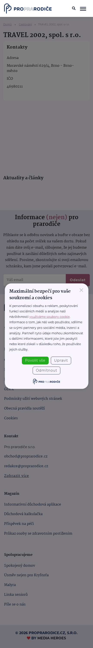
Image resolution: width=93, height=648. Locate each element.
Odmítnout (46, 370)
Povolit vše (35, 360)
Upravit (61, 360)
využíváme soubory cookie (49, 317)
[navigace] (83, 8)
